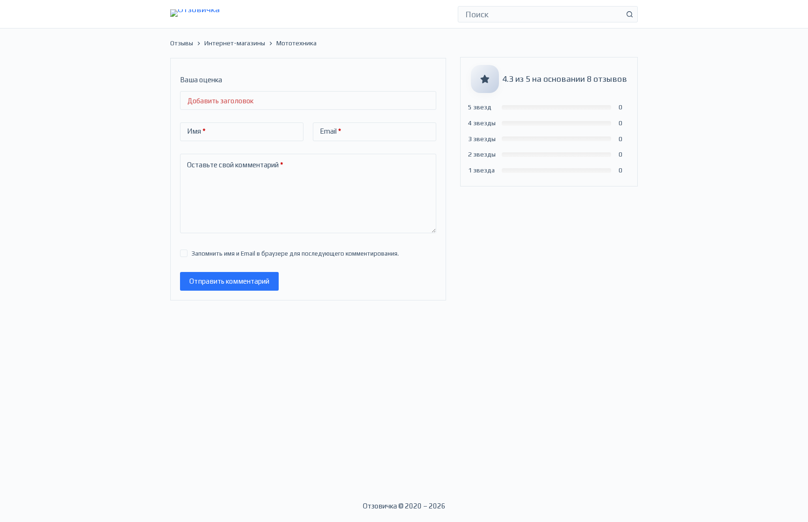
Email (330, 131)
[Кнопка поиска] (629, 14)
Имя (196, 131)
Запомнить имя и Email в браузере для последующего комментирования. (295, 253)
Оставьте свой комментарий (235, 165)
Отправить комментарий (229, 281)
